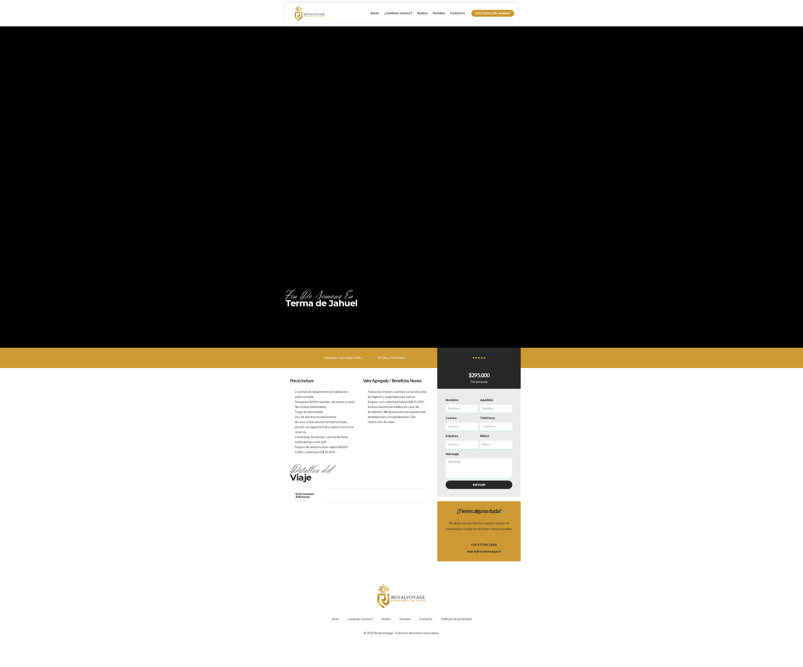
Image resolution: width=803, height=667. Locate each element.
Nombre (452, 400)
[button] (492, 13)
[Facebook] (396, 651)
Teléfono (487, 418)
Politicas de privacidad (456, 619)
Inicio (375, 13)
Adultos (452, 436)
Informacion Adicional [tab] (304, 495)
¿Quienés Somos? (360, 619)
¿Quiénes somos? (398, 13)
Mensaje (452, 454)
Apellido (486, 400)
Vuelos (422, 13)
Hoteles (439, 13)
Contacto (457, 13)
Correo (451, 418)
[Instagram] (407, 651)
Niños (484, 436)
